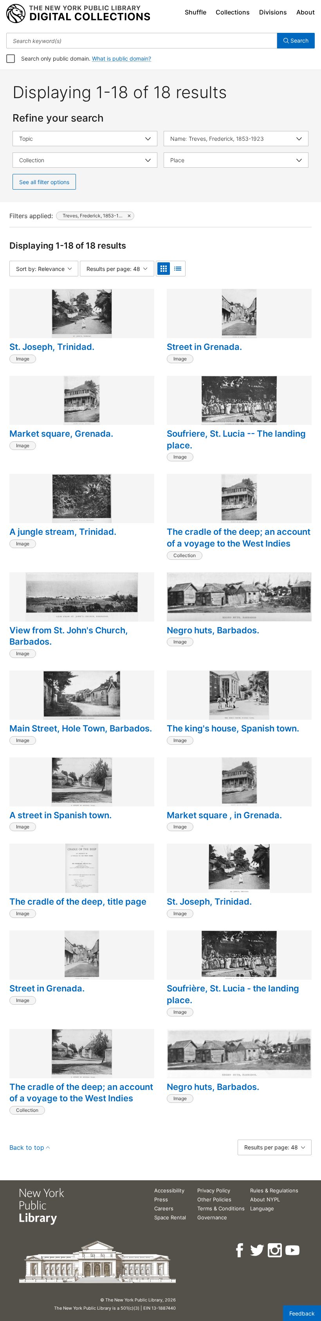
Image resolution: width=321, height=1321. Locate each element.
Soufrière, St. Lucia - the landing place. (233, 994)
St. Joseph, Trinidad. (51, 347)
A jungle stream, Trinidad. (62, 532)
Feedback (302, 1313)
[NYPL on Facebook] (240, 1250)
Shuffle (195, 12)
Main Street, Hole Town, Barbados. (80, 728)
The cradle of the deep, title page (77, 901)
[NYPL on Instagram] (275, 1250)
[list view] (177, 268)
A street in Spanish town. (60, 815)
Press (161, 1199)
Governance (212, 1217)
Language (262, 1208)
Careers (163, 1208)
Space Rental (170, 1217)
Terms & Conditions (221, 1208)
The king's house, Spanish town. (233, 728)
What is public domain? (121, 58)
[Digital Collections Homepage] (78, 13)
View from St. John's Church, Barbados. (68, 636)
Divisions (273, 12)
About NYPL (265, 1199)
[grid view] (163, 268)
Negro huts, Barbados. (213, 630)
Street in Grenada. (204, 347)
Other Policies (214, 1199)
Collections (233, 12)
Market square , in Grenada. (224, 815)
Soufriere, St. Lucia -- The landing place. (236, 439)
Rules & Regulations (274, 1190)
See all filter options (44, 182)
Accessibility (169, 1190)
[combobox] (141, 40)
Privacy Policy (213, 1190)
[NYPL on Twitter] (257, 1250)
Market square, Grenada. (61, 433)
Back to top (26, 1147)
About (305, 12)
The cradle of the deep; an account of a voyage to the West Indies (238, 537)
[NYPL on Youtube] (293, 1250)
